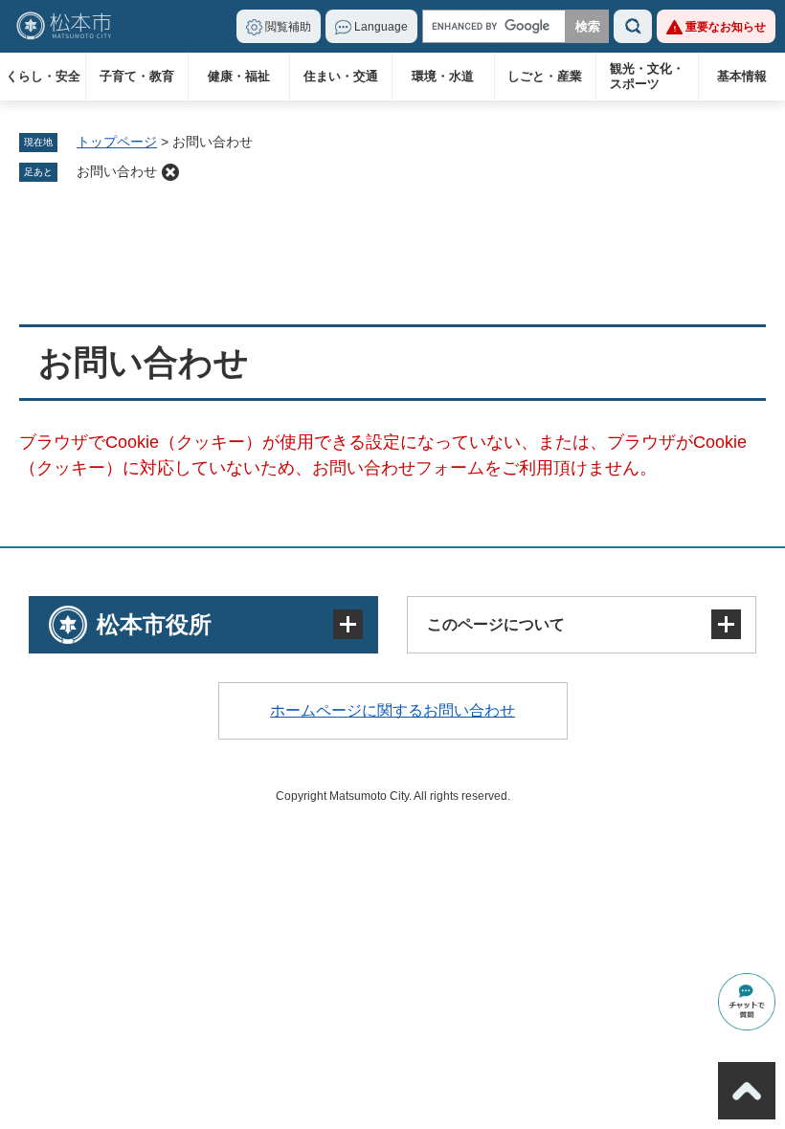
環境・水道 (443, 76)
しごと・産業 (544, 76)
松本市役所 (154, 624)
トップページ (117, 141)
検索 (633, 26)
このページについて (496, 624)
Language (381, 26)
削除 (170, 172)
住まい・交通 (340, 76)
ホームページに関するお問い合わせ (392, 710)
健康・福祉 (239, 76)
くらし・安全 (43, 76)
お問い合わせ (117, 171)
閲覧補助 (288, 26)
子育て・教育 (137, 76)
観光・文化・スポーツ (647, 76)
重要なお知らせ (725, 26)
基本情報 (742, 76)
